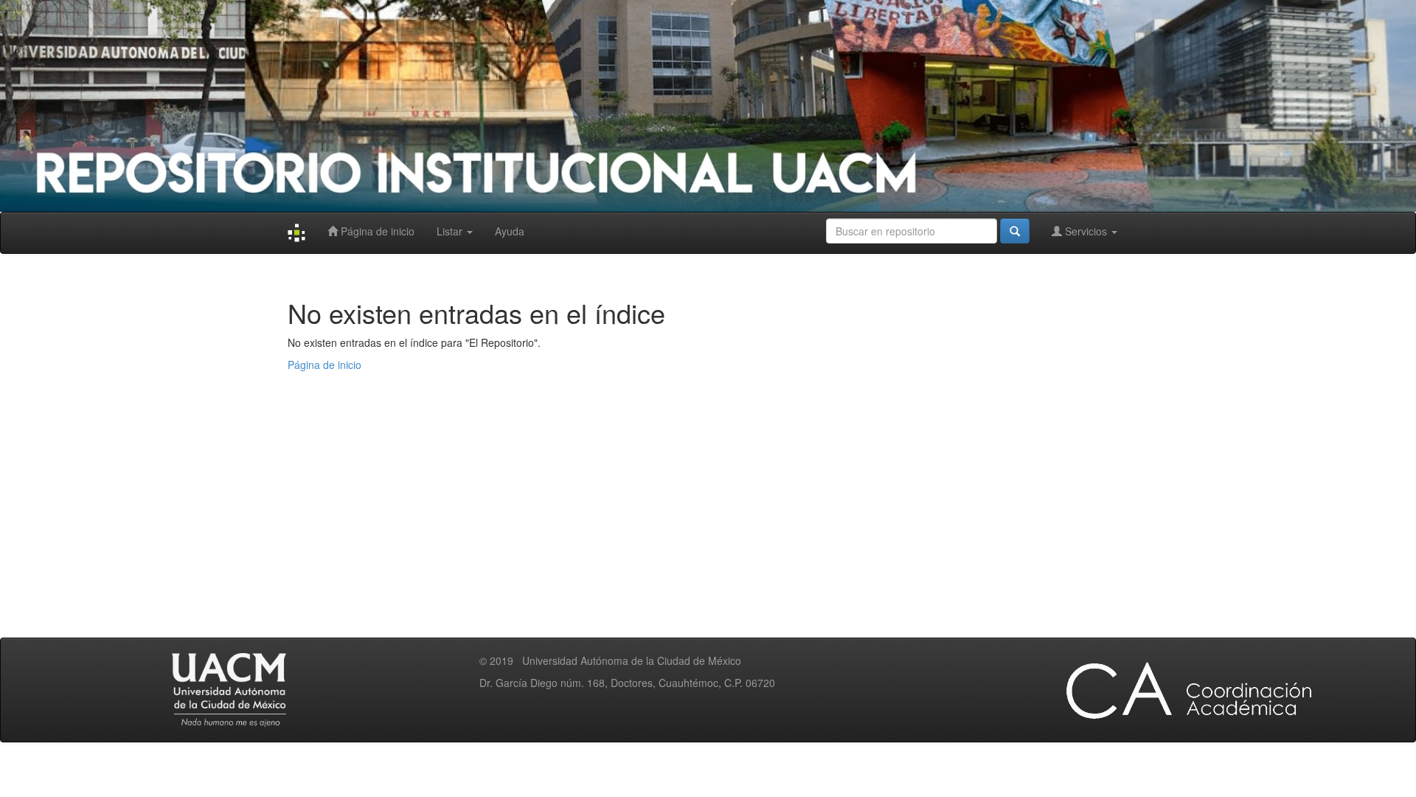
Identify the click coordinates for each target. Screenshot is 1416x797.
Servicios (1086, 231)
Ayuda (509, 231)
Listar (451, 231)
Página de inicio (376, 231)
